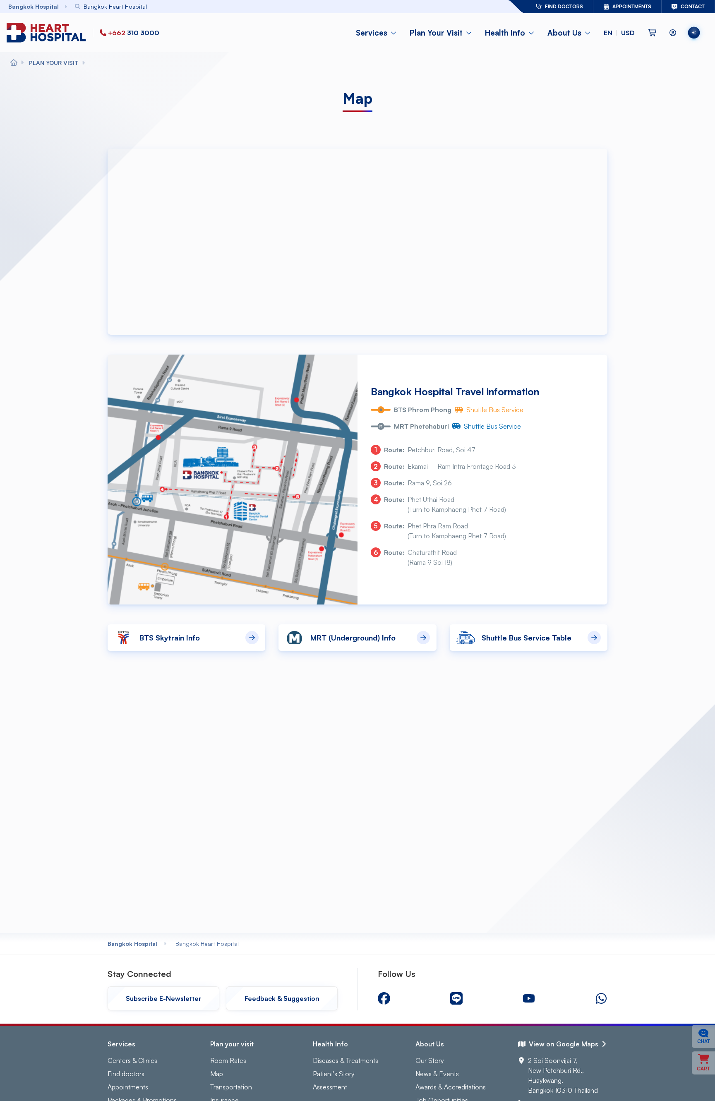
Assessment (330, 1087)
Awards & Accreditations (450, 1087)
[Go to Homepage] (48, 32)
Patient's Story (334, 1074)
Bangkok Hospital (132, 943)
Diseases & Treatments (345, 1060)
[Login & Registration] (673, 33)
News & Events (437, 1074)
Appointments (128, 1087)
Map (216, 1074)
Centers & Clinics (132, 1060)
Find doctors (126, 1074)
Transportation (231, 1087)
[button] (619, 33)
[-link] (384, 998)
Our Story (429, 1060)
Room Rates (228, 1060)
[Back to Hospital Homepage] (13, 63)
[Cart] (652, 33)
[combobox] (269, 6)
